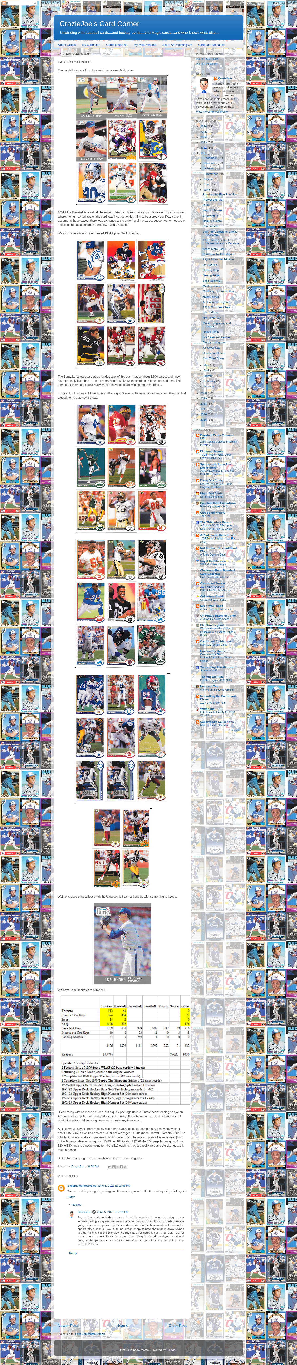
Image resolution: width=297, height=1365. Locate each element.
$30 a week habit (211, 605)
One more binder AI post (214, 577)
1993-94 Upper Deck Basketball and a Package (221, 242)
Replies (76, 1204)
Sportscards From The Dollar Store (215, 466)
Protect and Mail (213, 199)
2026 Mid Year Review (213, 564)
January (209, 386)
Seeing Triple (211, 275)
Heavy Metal (211, 296)
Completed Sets (116, 45)
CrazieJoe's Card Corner (99, 24)
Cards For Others (214, 353)
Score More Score (214, 248)
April (207, 370)
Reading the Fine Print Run (220, 194)
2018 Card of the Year (213, 702)
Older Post (178, 1325)
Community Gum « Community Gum (213, 653)
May (207, 365)
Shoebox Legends (212, 625)
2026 (204, 126)
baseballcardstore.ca (81, 1185)
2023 (204, 142)
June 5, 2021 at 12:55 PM (114, 1185)
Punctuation (210, 226)
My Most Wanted (145, 45)
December (211, 157)
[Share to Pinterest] (125, 1167)
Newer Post (68, 1325)
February (210, 381)
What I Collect (66, 45)
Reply (71, 1196)
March (208, 375)
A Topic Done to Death (213, 554)
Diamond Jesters (211, 451)
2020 (204, 393)
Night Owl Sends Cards (213, 644)
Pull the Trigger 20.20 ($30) (216, 680)
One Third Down (213, 358)
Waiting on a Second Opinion (217, 689)
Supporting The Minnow (217, 667)
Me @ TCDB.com (207, 58)
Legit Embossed (213, 210)
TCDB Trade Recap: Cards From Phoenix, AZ (216, 456)
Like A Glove (211, 312)
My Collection (91, 45)
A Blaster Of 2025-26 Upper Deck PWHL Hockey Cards (216, 527)
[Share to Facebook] (121, 1167)
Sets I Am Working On (177, 45)
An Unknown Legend (216, 302)
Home (123, 1325)
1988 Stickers (211, 280)
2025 (204, 131)
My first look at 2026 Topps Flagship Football (216, 485)
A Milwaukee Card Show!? (215, 618)
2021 (204, 153)
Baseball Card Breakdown (218, 503)
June (207, 189)
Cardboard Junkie (212, 583)
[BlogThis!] (114, 1167)
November (211, 163)
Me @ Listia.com (206, 63)
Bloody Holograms (214, 342)
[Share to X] (117, 1167)
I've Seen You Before (216, 337)
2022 (204, 147)
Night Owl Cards (211, 493)
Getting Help (211, 270)
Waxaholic (207, 708)
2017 (204, 409)
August (208, 179)
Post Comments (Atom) (90, 1333)
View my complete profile (212, 111)
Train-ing (205, 515)
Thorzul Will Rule (212, 676)
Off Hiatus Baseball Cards (218, 615)
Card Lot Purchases (211, 45)
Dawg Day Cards (211, 480)
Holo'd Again (211, 331)
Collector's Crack (212, 596)
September (211, 173)
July (207, 184)
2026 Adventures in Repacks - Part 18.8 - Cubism (217, 472)
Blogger (171, 1349)
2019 (204, 398)
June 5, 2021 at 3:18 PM (112, 1212)
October (209, 168)
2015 (204, 419)
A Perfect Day (211, 347)
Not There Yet (212, 318)
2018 (204, 403)
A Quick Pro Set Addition (218, 259)
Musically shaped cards (214, 506)
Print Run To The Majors (218, 254)
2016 (204, 414)
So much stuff (208, 670)
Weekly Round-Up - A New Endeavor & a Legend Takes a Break (218, 632)
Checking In (210, 215)
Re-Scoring (210, 264)
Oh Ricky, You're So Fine (219, 291)
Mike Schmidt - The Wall (214, 725)
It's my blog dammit (211, 496)
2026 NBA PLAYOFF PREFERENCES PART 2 (215, 588)
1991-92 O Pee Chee (216, 307)
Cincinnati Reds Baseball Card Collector (217, 572)
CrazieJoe (84, 1212)
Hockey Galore (212, 220)
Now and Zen (209, 686)
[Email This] (110, 1167)
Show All (235, 730)
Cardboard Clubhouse (215, 641)
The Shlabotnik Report (215, 522)
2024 (204, 137)
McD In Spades (212, 286)
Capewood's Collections (217, 721)
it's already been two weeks (216, 609)
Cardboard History (212, 512)
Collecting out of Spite (213, 599)
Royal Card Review (213, 561)
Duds (206, 204)
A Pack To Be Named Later (218, 535)
